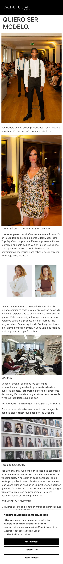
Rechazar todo (31, 557)
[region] (31, 537)
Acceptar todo (32, 541)
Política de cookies (21, 534)
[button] (56, 7)
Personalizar (32, 549)
